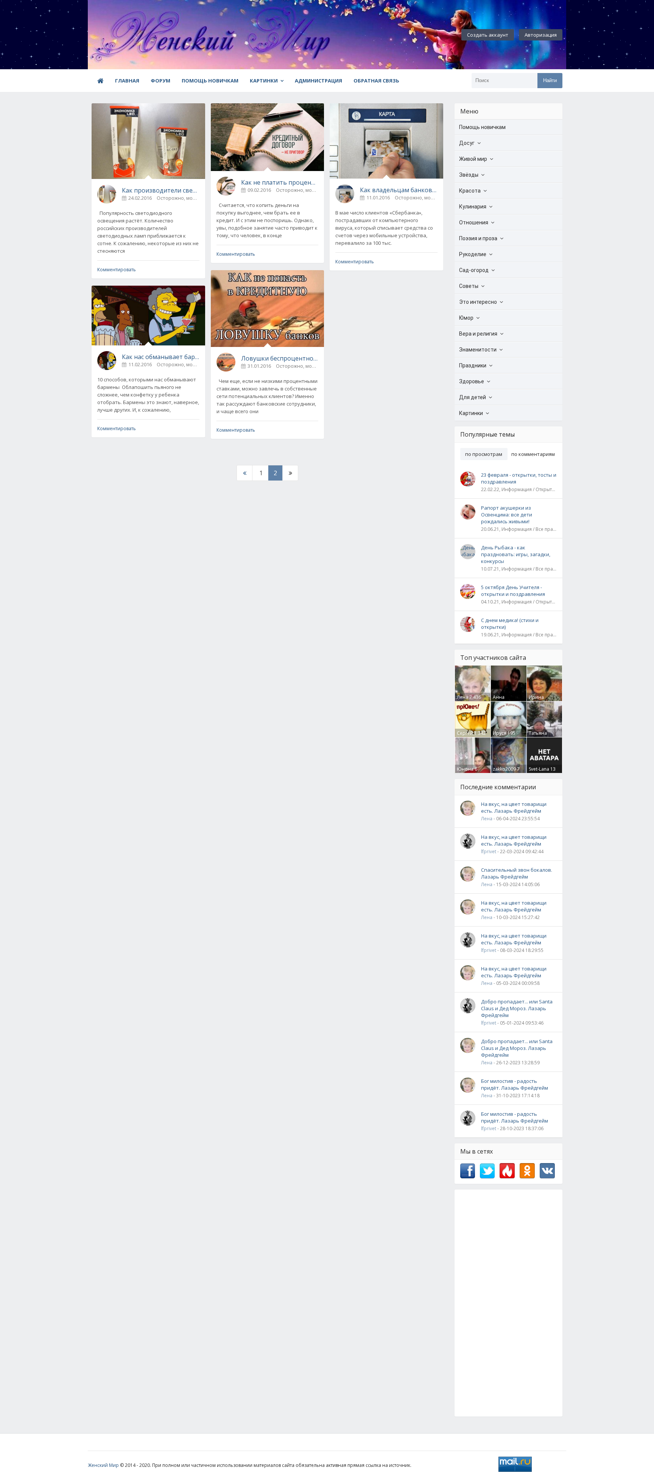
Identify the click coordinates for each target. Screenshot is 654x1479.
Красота (470, 191)
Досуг (467, 143)
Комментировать (116, 269)
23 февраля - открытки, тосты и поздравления (518, 478)
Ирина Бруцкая (538, 700)
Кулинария (472, 207)
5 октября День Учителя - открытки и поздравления (513, 590)
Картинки (264, 80)
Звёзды (468, 175)
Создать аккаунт (487, 34)
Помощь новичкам (210, 80)
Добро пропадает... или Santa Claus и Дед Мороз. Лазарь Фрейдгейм (517, 1008)
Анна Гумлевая (503, 700)
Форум (160, 80)
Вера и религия (478, 334)
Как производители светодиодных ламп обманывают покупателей (160, 190)
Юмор (466, 318)
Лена (462, 697)
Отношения (473, 222)
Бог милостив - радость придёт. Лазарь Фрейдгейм (514, 1084)
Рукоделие (472, 254)
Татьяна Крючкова (540, 736)
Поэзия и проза (478, 238)
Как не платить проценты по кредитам (280, 182)
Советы (468, 286)
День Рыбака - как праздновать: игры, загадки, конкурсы (515, 554)
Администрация (318, 80)
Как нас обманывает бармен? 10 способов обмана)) (160, 357)
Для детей (472, 397)
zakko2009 (504, 769)
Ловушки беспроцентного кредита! (280, 358)
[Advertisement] (508, 1303)
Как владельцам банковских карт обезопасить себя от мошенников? (399, 190)
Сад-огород (474, 270)
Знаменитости (478, 350)
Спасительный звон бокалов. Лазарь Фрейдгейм (516, 873)
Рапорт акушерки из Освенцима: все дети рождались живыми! (506, 514)
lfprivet (488, 851)
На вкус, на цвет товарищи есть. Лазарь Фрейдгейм (514, 807)
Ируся (499, 733)
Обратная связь (376, 80)
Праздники (472, 365)
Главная (127, 80)
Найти (550, 80)
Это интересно (478, 302)
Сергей (465, 733)
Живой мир (473, 159)
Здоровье (471, 381)
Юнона (465, 769)
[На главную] (129, 34)
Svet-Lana (539, 769)
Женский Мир (103, 1465)
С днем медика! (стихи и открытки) (510, 623)
